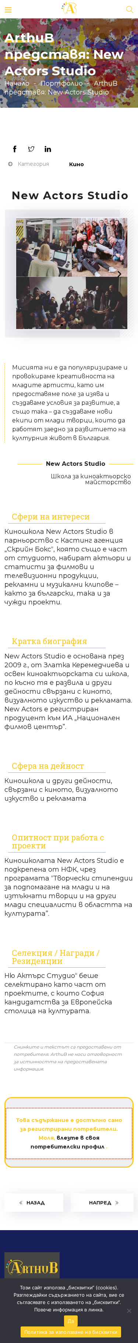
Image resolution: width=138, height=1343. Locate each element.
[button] (62, 325)
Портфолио (61, 83)
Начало (16, 83)
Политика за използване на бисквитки (71, 1332)
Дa (71, 1321)
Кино (76, 164)
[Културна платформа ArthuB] (69, 9)
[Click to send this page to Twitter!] (31, 149)
